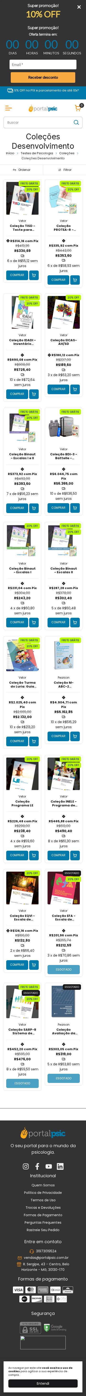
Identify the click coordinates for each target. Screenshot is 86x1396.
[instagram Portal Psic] (26, 1166)
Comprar (17, 275)
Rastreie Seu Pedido (43, 1230)
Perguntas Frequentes (43, 1222)
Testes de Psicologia (37, 153)
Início (10, 153)
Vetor (22, 221)
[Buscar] (76, 122)
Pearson (64, 677)
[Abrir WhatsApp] (74, 1384)
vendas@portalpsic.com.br (46, 1257)
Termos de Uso (43, 1200)
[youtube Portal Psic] (48, 1166)
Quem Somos (43, 1185)
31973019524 (46, 1251)
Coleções (67, 153)
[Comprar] (34, 275)
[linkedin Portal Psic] (60, 1166)
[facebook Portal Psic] (37, 1166)
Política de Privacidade (43, 1192)
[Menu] (10, 108)
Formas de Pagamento (43, 1215)
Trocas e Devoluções (43, 1207)
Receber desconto (43, 77)
